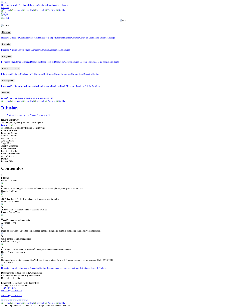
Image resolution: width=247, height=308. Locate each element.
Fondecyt (55, 86)
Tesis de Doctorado (55, 62)
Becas (43, 62)
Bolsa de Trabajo (107, 37)
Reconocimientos (63, 37)
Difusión (64, 5)
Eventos (21, 98)
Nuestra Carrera (17, 50)
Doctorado (35, 62)
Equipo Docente (79, 62)
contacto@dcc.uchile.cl (11, 295)
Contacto (5, 7)
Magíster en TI (26, 74)
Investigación (53, 5)
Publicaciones (44, 86)
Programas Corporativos (72, 74)
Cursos (57, 74)
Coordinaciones (26, 37)
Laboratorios (32, 86)
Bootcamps (48, 74)
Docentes (87, 74)
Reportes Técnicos (75, 86)
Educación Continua (37, 5)
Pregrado (14, 5)
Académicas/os (40, 37)
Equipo (51, 37)
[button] (5, 18)
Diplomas (38, 74)
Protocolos (92, 62)
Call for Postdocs (92, 86)
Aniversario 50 (46, 98)
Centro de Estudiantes (89, 37)
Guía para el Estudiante (108, 62)
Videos (36, 98)
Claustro (68, 62)
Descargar (6, 125)
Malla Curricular (32, 50)
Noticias (13, 98)
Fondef (63, 86)
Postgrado (23, 5)
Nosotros (5, 5)
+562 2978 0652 (8, 288)
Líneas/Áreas (20, 86)
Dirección (14, 37)
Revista (28, 98)
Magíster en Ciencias (20, 62)
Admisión (44, 50)
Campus (75, 37)
